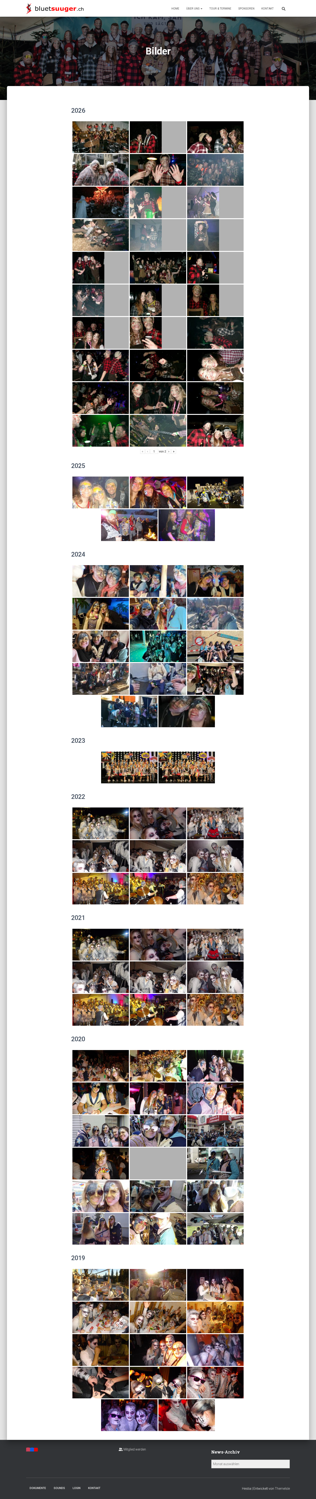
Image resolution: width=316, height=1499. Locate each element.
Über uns (193, 8)
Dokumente (38, 1488)
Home (175, 8)
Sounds (59, 1488)
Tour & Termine (220, 8)
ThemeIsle (282, 1488)
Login (77, 1488)
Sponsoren (246, 8)
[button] (201, 8)
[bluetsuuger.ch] (55, 8)
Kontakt (267, 8)
